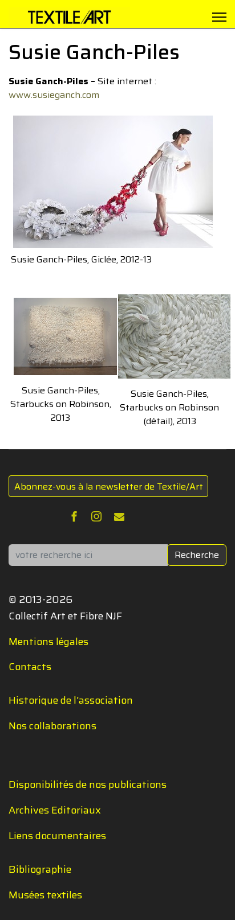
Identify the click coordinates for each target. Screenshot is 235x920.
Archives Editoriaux (55, 810)
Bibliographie (40, 869)
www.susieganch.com (54, 95)
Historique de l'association (71, 700)
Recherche (197, 555)
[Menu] (219, 17)
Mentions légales (48, 642)
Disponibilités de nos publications (88, 784)
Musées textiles (45, 895)
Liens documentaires (57, 836)
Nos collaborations (52, 726)
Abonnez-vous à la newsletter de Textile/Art (108, 486)
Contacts (30, 667)
